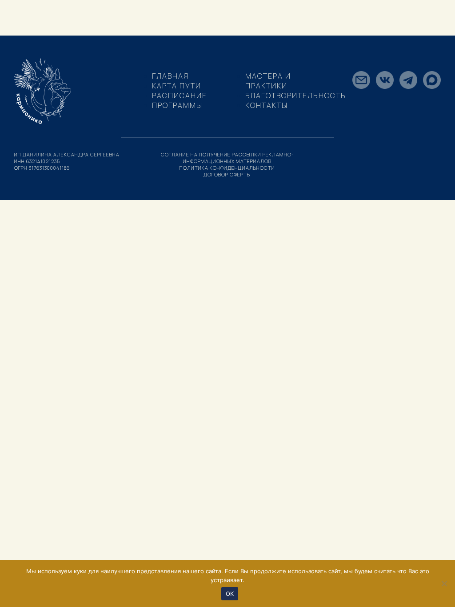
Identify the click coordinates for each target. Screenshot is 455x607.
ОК (230, 593)
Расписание (179, 95)
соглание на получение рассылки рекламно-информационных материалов (227, 157)
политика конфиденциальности (227, 167)
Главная (170, 76)
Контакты (266, 105)
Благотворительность (295, 95)
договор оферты (227, 174)
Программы (177, 105)
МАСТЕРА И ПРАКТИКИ (268, 81)
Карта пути (176, 86)
